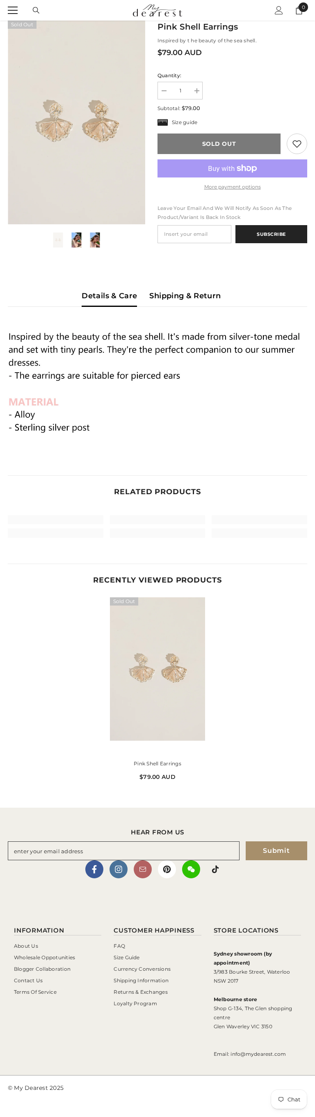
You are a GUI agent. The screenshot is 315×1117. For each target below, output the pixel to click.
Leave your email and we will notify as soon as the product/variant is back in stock (225, 212)
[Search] (36, 10)
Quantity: (169, 75)
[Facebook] (94, 869)
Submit (276, 850)
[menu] (13, 10)
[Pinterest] (167, 869)
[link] (297, 144)
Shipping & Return (185, 295)
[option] (76, 122)
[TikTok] (215, 869)
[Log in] (279, 10)
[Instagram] (119, 869)
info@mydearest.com (258, 1054)
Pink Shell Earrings (157, 763)
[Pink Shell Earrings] (157, 675)
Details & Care (109, 295)
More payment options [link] (232, 187)
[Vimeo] (191, 869)
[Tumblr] (143, 869)
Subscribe (271, 234)
